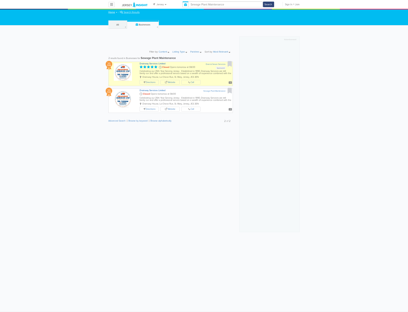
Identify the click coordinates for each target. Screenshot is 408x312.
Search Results (132, 12)
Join (297, 4)
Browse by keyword (138, 121)
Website (171, 82)
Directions (150, 82)
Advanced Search (117, 121)
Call (192, 82)
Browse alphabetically (160, 121)
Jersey (160, 4)
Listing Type (179, 52)
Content (163, 52)
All (121, 26)
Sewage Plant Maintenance (214, 91)
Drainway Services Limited (152, 63)
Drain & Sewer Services (216, 64)
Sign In (288, 4)
